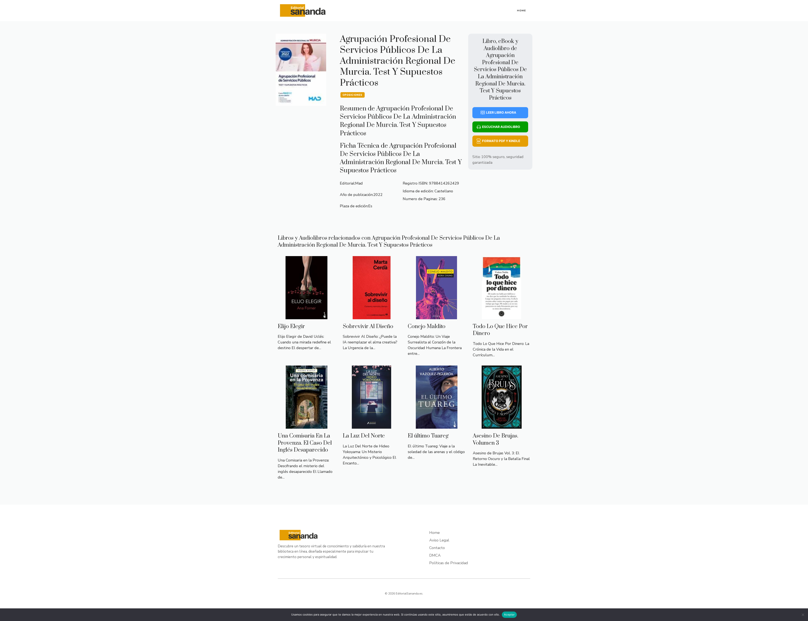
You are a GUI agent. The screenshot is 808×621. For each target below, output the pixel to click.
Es (370, 206)
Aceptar (509, 614)
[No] (803, 615)
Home (521, 10)
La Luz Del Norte (364, 435)
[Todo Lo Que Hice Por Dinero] (501, 316)
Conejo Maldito (426, 326)
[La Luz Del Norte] (371, 425)
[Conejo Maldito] (436, 316)
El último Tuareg (428, 435)
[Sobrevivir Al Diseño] (372, 316)
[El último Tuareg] (436, 425)
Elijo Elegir (291, 326)
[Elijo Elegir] (306, 316)
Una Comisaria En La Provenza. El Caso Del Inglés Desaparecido (305, 442)
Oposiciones (353, 94)
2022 (378, 194)
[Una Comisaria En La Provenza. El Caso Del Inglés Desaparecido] (306, 425)
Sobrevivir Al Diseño (368, 326)
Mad (359, 183)
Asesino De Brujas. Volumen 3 (495, 439)
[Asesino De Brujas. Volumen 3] (502, 425)
